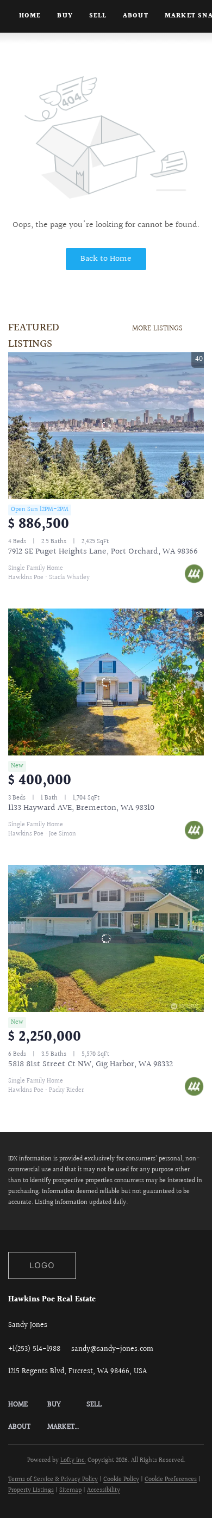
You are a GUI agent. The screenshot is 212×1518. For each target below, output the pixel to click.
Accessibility (103, 1490)
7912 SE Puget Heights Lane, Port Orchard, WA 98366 (103, 551)
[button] (27, 1405)
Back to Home (106, 259)
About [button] (135, 16)
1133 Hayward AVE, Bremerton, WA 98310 (81, 808)
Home (30, 16)
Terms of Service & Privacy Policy (53, 1479)
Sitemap (70, 1490)
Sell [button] (98, 16)
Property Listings (31, 1490)
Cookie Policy (121, 1479)
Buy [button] (64, 16)
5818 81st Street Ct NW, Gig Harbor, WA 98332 (90, 1064)
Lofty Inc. (73, 1460)
